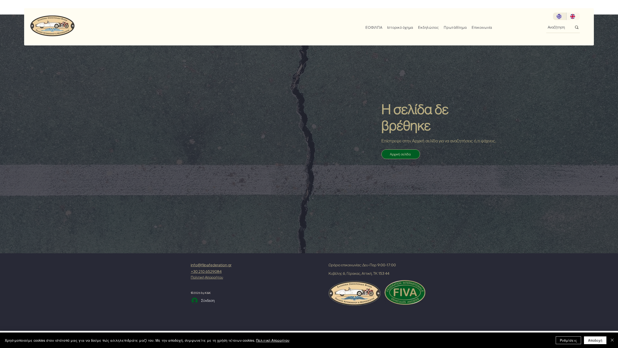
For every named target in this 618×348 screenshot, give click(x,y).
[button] (372, 27)
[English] (573, 16)
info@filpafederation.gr (211, 265)
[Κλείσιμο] (612, 340)
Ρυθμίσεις (568, 340)
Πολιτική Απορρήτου (272, 340)
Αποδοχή (595, 340)
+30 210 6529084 (206, 271)
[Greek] (559, 16)
